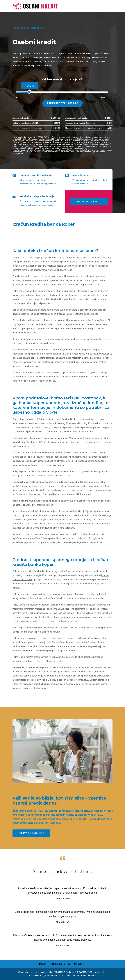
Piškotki (78, 964)
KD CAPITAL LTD (84, 972)
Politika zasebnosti (60, 964)
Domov (42, 964)
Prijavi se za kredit (89, 201)
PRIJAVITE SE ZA (62, 103)
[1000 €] (29, 92)
